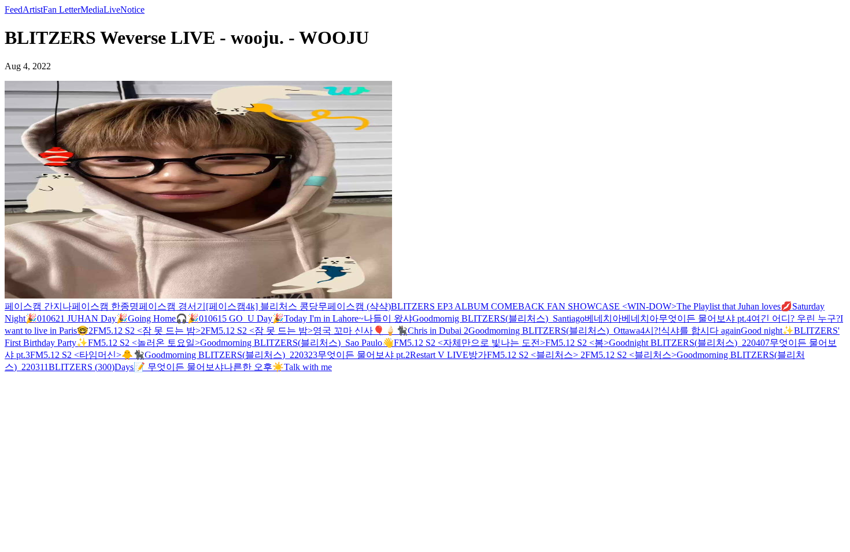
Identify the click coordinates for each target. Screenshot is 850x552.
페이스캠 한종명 (105, 306)
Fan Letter (61, 9)
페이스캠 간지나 (38, 306)
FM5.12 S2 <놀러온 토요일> (144, 343)
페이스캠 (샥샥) (359, 306)
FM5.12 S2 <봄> (577, 343)
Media (92, 9)
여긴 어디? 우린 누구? (795, 318)
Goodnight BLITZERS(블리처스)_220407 (689, 343)
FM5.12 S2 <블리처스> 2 (536, 355)
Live (112, 9)
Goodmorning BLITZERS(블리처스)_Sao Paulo (291, 343)
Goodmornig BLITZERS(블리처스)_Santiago (498, 318)
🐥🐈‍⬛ (133, 355)
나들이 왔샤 (388, 318)
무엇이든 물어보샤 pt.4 (705, 318)
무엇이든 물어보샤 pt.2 (363, 355)
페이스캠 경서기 (172, 306)
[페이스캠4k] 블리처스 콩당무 (266, 306)
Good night (761, 330)
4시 (647, 330)
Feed (14, 9)
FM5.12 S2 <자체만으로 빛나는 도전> (469, 343)
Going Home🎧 (157, 318)
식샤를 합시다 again (701, 330)
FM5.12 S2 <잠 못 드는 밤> (259, 330)
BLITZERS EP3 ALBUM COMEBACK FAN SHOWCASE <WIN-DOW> (534, 306)
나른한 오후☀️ (254, 367)
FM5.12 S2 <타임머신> (75, 355)
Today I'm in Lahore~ (324, 318)
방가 (477, 355)
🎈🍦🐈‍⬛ (390, 330)
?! (657, 330)
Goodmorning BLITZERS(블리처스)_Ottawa (554, 330)
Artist (33, 9)
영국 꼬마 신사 (343, 330)
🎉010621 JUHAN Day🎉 (76, 318)
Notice (132, 9)
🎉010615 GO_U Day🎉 (235, 318)
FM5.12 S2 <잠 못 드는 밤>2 (149, 330)
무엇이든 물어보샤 (185, 367)
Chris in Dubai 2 (438, 330)
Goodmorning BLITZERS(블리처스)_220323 (231, 355)
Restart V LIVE (439, 355)
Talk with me (308, 367)
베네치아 (603, 318)
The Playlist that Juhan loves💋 (734, 306)
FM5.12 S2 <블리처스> (631, 355)
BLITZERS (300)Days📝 (98, 367)
